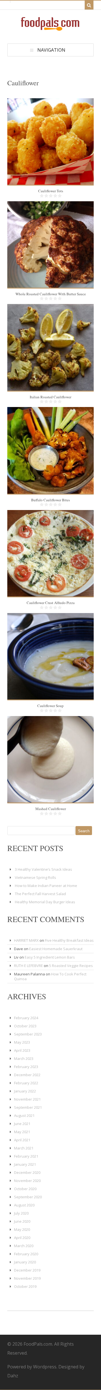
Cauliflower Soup (50, 705)
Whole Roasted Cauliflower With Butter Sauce (50, 293)
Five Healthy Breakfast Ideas (69, 940)
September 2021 (28, 1107)
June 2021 (22, 1123)
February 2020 (26, 1253)
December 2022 (27, 1074)
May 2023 (22, 1042)
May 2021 (22, 1131)
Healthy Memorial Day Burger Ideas (45, 901)
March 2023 (23, 1058)
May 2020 (22, 1229)
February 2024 (26, 1017)
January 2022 (25, 1091)
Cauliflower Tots (50, 190)
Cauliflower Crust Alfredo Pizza (51, 602)
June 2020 (22, 1221)
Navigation (51, 50)
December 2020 (27, 1172)
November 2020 (27, 1180)
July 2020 (21, 1213)
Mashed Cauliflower (50, 808)
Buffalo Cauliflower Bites (50, 499)
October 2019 (25, 1286)
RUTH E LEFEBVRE (28, 965)
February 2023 (26, 1066)
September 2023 (28, 1034)
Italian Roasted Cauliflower (50, 396)
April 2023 (22, 1050)
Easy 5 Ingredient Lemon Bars (50, 957)
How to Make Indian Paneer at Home (46, 885)
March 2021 (23, 1148)
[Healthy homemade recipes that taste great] (50, 29)
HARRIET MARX (26, 940)
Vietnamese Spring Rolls (35, 877)
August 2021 (24, 1115)
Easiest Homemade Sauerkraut (55, 948)
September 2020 (28, 1196)
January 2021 (25, 1164)
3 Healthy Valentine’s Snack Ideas (43, 869)
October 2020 (25, 1188)
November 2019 (27, 1278)
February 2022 (26, 1082)
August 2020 (24, 1205)
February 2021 (26, 1156)
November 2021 (27, 1099)
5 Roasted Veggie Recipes (71, 965)
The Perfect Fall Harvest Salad (40, 893)
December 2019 (27, 1270)
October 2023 (25, 1025)
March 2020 (23, 1245)
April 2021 (22, 1139)
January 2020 (25, 1262)
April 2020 (22, 1237)
